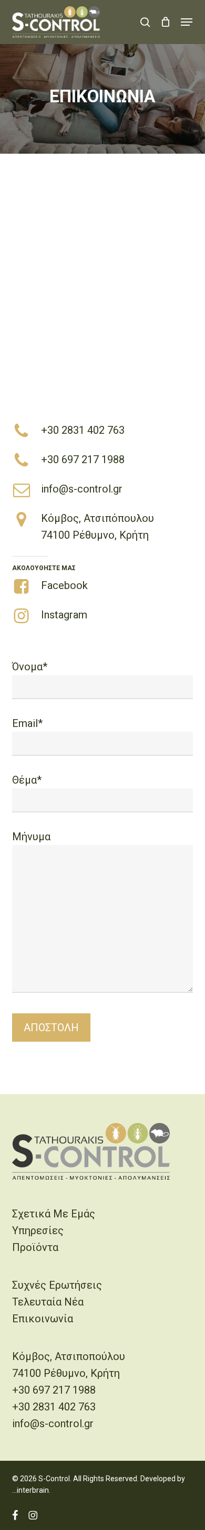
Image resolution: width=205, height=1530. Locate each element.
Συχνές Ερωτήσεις (57, 1285)
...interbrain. (31, 1490)
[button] (186, 22)
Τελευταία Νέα (48, 1302)
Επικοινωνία (42, 1318)
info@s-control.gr (81, 489)
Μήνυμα (31, 836)
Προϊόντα (35, 1247)
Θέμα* (27, 780)
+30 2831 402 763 (83, 430)
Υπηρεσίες (38, 1230)
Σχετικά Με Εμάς (53, 1213)
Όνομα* (29, 666)
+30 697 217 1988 (83, 459)
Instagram (64, 614)
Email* (27, 723)
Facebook (64, 585)
